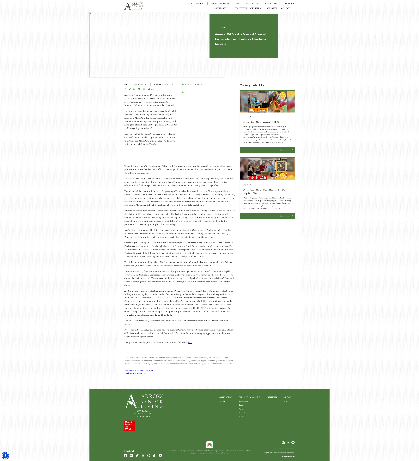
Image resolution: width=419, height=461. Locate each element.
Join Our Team (271, 3)
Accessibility (290, 448)
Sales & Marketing (244, 401)
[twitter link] (137, 456)
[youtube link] (160, 456)
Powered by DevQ (288, 456)
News (238, 3)
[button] (5, 455)
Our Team (222, 401)
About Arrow (221, 8)
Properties (271, 8)
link (190, 342)
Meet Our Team (252, 3)
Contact (285, 8)
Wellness (241, 409)
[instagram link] (143, 456)
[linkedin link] (131, 456)
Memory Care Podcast (220, 3)
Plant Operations (244, 417)
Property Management (247, 8)
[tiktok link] (154, 456)
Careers (285, 401)
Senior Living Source (195, 3)
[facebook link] (125, 456)
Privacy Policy (279, 448)
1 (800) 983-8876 (288, 3)
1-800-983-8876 (143, 416)
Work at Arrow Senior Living (135, 373)
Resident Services (244, 413)
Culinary (241, 405)
